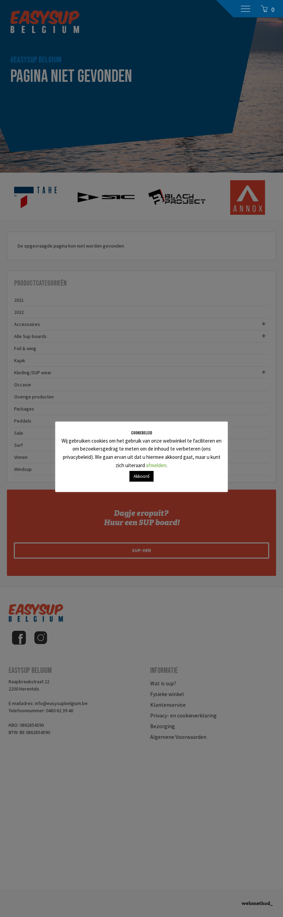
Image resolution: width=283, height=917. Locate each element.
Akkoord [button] (141, 476)
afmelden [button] (156, 465)
